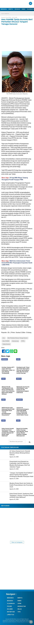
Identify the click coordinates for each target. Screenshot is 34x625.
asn (4, 338)
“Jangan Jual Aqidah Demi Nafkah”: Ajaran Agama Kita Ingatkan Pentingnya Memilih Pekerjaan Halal (21, 474)
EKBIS (23, 9)
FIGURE (9, 606)
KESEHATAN (22, 606)
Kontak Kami (6, 620)
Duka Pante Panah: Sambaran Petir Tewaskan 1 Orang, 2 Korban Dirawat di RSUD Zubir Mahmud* (22, 495)
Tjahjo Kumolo (6, 344)
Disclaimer (14, 621)
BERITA (11, 9)
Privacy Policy (20, 621)
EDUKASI (17, 9)
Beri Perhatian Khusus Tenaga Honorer (17, 338)
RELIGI (20, 609)
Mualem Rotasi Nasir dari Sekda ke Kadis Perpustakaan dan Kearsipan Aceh (21, 485)
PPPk (22, 341)
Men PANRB (6, 341)
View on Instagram (17, 542)
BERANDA (4, 9)
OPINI (19, 603)
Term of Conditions (27, 621)
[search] (29, 442)
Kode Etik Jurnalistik (7, 621)
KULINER (10, 609)
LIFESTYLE (10, 614)
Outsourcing (15, 341)
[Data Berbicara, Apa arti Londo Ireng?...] (16, 514)
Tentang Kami (12, 620)
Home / (3, 13)
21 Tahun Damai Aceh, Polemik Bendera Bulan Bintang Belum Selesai (20, 452)
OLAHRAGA (11, 603)
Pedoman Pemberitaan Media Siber (23, 620)
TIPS (19, 612)
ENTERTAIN (11, 612)
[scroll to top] (31, 622)
